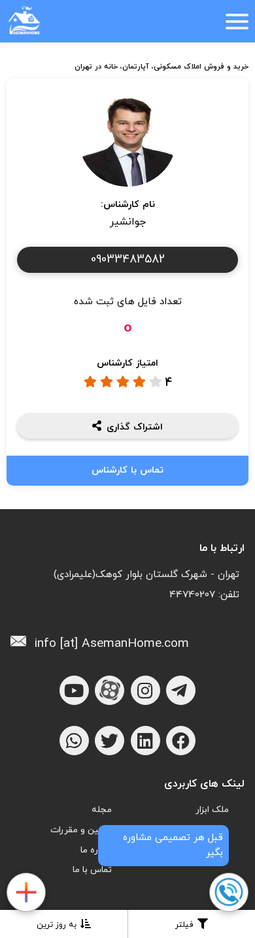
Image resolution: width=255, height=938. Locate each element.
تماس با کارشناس (127, 470)
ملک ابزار (212, 810)
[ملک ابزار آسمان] (25, 893)
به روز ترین (56, 925)
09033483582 (128, 259)
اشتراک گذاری (135, 426)
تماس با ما (92, 870)
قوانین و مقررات (81, 830)
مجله (102, 810)
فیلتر (184, 925)
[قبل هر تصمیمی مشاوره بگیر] (228, 893)
